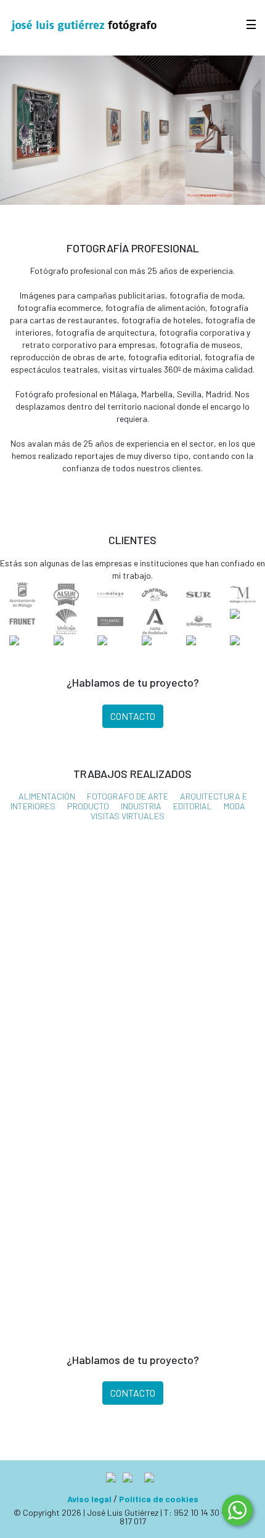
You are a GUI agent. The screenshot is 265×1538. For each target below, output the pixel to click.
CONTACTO (132, 716)
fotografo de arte (127, 796)
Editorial (192, 806)
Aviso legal (89, 1499)
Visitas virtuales (128, 816)
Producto (88, 806)
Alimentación (46, 796)
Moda (234, 806)
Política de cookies (158, 1499)
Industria (141, 806)
